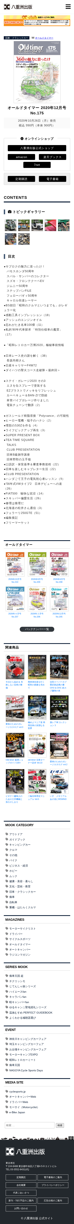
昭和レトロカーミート (22, 1059)
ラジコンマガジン (20, 954)
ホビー (13, 870)
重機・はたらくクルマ (22, 907)
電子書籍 (52, 179)
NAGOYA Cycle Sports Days (26, 1070)
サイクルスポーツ (20, 939)
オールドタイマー (44, 38)
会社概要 (21, 1185)
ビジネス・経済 (18, 865)
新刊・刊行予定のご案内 (21, 1200)
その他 (13, 855)
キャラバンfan (17, 996)
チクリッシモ (17, 981)
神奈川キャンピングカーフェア (27, 1038)
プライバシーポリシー (53, 1185)
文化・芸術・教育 (20, 886)
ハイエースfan (17, 991)
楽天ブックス (52, 157)
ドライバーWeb (18, 1102)
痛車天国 (14, 1065)
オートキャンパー (20, 949)
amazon (21, 157)
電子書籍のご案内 (53, 1177)
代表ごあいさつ (21, 1192)
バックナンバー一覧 (37, 629)
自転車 (13, 902)
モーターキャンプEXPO (23, 1054)
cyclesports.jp (17, 1091)
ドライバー (16, 933)
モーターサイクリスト (22, 928)
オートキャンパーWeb (22, 1096)
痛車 (12, 896)
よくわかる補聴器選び (22, 1017)
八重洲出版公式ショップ (37, 148)
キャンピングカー (20, 844)
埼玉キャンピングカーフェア (26, 1044)
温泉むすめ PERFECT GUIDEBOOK (30, 1012)
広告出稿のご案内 (53, 1200)
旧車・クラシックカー (16, 38)
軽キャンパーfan (19, 1002)
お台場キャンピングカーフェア (27, 1049)
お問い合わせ (21, 1208)
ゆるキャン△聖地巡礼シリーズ (27, 1007)
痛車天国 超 (16, 975)
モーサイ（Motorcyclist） (24, 1107)
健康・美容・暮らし (21, 881)
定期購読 (21, 179)
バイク (13, 860)
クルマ (13, 849)
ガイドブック (17, 839)
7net (37, 164)
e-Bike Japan (17, 1112)
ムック (13, 876)
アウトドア (16, 834)
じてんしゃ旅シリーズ (22, 986)
